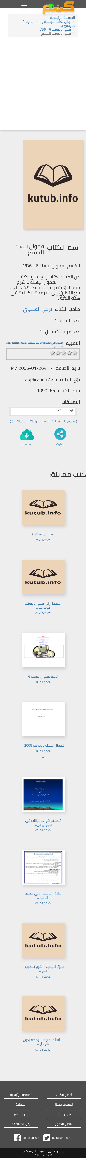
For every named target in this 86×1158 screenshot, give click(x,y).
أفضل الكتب (64, 1094)
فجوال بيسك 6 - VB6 (55, 29)
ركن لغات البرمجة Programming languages (48, 23)
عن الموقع (21, 1114)
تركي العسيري (37, 309)
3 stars (63, 352)
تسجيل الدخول (64, 1123)
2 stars (58, 352)
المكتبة (21, 1104)
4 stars (69, 352)
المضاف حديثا (64, 1104)
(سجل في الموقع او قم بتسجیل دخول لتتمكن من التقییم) (34, 344)
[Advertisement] (43, 84)
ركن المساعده (21, 1123)
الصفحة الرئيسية (62, 17)
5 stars (75, 352)
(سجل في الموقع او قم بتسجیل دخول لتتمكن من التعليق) (43, 421)
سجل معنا (64, 1114)
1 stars (52, 352)
